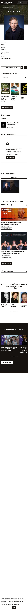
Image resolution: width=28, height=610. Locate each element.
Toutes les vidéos (7, 362)
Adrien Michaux (13, 305)
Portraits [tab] (14, 177)
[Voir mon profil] (25, 2)
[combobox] (14, 77)
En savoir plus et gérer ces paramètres (10, 604)
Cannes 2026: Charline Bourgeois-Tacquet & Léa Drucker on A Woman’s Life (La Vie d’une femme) (9, 349)
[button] (17, 182)
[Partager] (22, 67)
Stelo (22, 97)
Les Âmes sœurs (14, 97)
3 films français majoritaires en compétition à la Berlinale (11, 223)
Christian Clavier (24, 306)
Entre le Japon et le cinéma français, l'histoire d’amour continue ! (13, 252)
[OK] (14, 607)
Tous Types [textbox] (5, 77)
